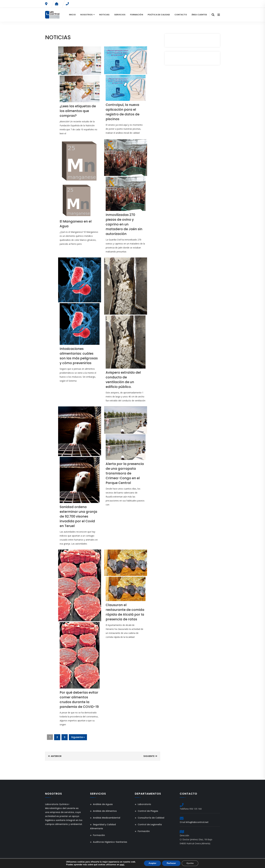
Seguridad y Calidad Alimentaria (103, 826)
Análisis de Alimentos (104, 811)
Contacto (181, 14)
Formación (136, 14)
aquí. (122, 864)
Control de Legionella (149, 824)
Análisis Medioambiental (106, 817)
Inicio (72, 14)
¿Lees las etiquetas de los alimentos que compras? (78, 111)
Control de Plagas (147, 811)
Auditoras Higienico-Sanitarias (109, 841)
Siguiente (149, 756)
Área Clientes (199, 14)
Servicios (120, 14)
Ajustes (190, 863)
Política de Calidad (159, 14)
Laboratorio (144, 804)
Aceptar (152, 863)
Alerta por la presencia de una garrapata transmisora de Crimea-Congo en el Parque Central (125, 473)
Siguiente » (78, 737)
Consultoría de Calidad (150, 817)
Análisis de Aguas (102, 804)
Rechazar (171, 863)
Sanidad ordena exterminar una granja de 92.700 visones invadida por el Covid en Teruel (78, 516)
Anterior (55, 756)
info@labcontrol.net (197, 822)
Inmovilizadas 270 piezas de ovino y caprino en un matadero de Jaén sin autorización (124, 224)
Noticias (104, 14)
